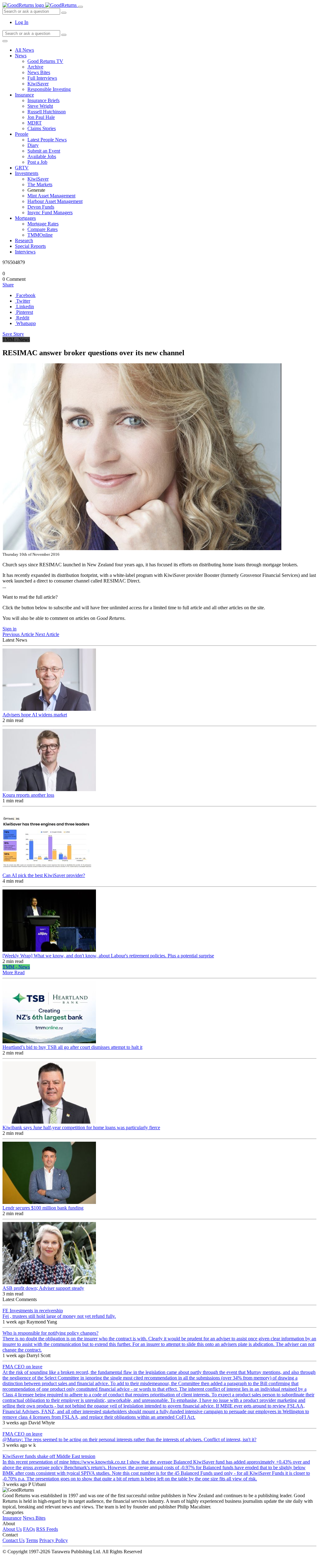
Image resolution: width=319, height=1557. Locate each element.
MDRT (34, 122)
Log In (21, 22)
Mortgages (25, 218)
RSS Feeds (47, 1529)
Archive (35, 66)
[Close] (4, 41)
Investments (26, 173)
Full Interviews (42, 78)
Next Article (47, 634)
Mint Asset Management (51, 195)
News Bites (38, 72)
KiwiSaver (38, 83)
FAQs (29, 1529)
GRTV (22, 167)
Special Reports (30, 246)
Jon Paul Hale (41, 117)
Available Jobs (41, 156)
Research (24, 240)
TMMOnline (40, 235)
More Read (13, 972)
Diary (33, 145)
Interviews (25, 251)
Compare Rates (42, 229)
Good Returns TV (45, 61)
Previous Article (18, 634)
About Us (12, 1529)
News (20, 55)
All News (24, 50)
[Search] (63, 35)
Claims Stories (41, 128)
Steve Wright (40, 106)
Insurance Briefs (43, 100)
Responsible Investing (49, 89)
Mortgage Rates (43, 223)
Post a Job (37, 162)
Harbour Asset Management (55, 201)
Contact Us (13, 1540)
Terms (32, 1540)
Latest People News (47, 139)
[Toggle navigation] (80, 7)
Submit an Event (43, 150)
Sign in (9, 628)
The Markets (39, 184)
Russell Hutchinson (46, 111)
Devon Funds (40, 207)
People (21, 134)
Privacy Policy (53, 1540)
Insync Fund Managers (50, 212)
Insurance (24, 94)
